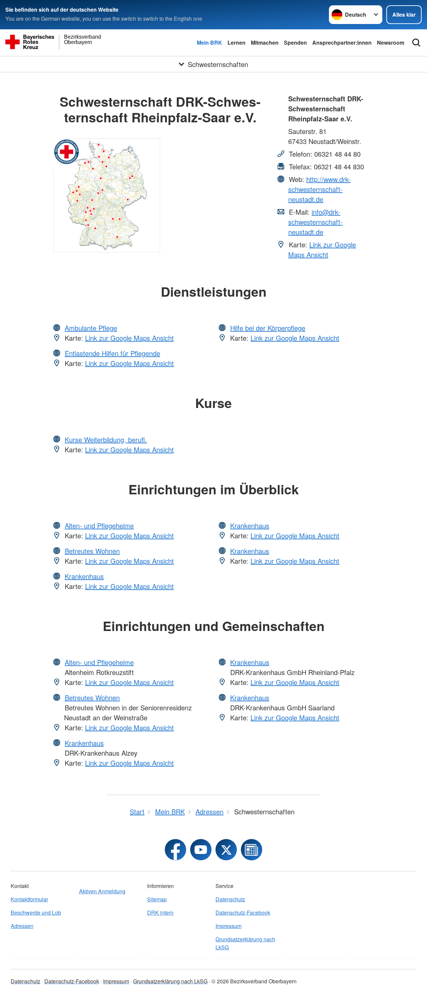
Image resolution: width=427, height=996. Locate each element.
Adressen (22, 926)
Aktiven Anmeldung (102, 891)
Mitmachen (265, 42)
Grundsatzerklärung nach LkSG (245, 943)
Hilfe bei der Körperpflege (267, 328)
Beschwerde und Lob (36, 912)
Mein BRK (209, 42)
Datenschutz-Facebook (243, 912)
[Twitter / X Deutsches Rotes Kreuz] (226, 849)
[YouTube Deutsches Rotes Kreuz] (200, 849)
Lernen (237, 42)
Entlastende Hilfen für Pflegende (112, 353)
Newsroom (390, 42)
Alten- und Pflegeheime (99, 525)
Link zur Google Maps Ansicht (322, 249)
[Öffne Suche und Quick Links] (416, 42)
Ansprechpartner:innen (342, 42)
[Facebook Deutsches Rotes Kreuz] (175, 849)
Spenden (295, 42)
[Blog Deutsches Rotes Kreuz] (251, 849)
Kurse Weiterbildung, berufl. (106, 439)
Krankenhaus (84, 576)
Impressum (229, 926)
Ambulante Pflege (91, 328)
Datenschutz (230, 899)
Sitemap (157, 899)
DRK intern (160, 912)
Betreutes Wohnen (92, 551)
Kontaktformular (29, 899)
